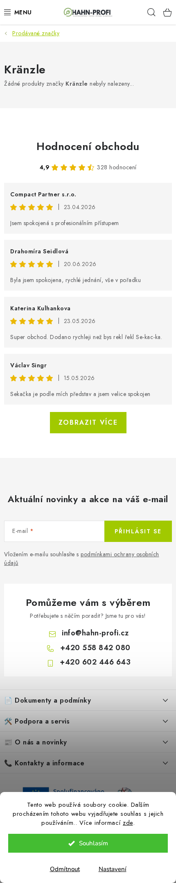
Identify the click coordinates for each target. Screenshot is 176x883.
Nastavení (112, 869)
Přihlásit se (138, 531)
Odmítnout (65, 869)
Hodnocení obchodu (88, 146)
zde (128, 822)
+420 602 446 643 (95, 662)
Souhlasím (93, 843)
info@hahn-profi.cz (95, 633)
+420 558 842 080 (95, 647)
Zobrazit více (88, 422)
